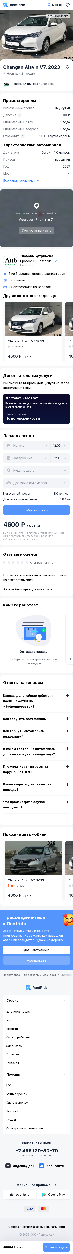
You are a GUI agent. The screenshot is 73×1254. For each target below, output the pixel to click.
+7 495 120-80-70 (36, 1151)
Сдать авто (14, 1045)
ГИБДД (11, 1119)
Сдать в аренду (17, 1102)
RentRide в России (18, 1011)
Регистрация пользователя (24, 1128)
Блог (9, 1020)
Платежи (12, 1111)
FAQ (8, 1085)
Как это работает (18, 1037)
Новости (12, 1028)
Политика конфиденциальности (43, 1226)
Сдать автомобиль (36, 950)
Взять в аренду (16, 1094)
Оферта (13, 1226)
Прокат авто (11, 974)
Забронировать (37, 510)
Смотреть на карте (37, 230)
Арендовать (36, 960)
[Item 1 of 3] (36, 36)
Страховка (13, 1054)
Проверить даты (56, 1247)
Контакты (12, 1063)
